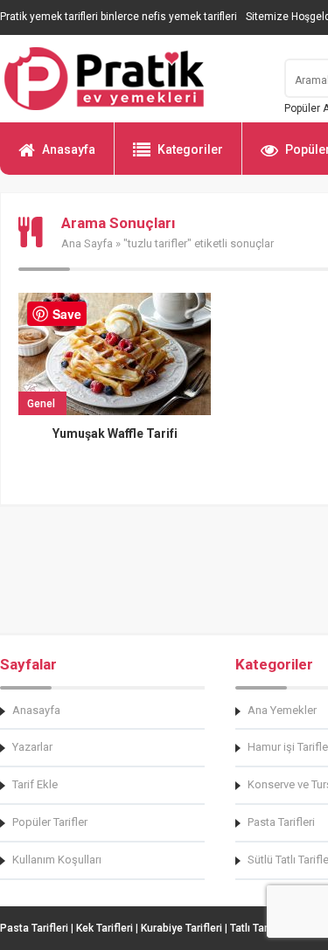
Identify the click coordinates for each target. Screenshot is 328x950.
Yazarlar (32, 746)
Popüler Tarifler (49, 822)
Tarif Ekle (35, 784)
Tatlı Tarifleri (260, 928)
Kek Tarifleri (104, 928)
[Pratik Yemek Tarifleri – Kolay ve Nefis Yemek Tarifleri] (131, 78)
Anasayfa (68, 149)
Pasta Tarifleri (34, 928)
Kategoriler (190, 149)
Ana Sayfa (87, 243)
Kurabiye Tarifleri (181, 928)
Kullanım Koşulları (56, 859)
